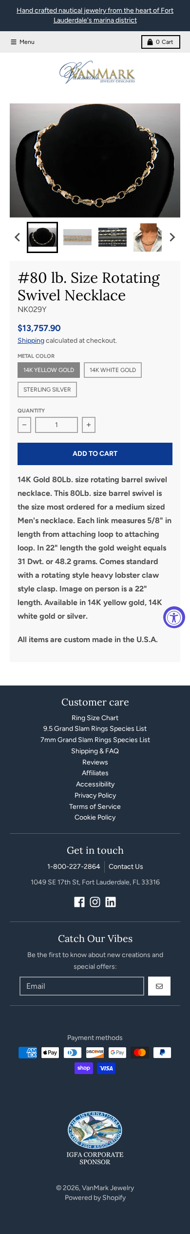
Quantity (31, 411)
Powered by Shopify (95, 1198)
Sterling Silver (47, 389)
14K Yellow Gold (48, 370)
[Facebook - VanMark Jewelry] (79, 902)
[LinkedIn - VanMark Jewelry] (110, 902)
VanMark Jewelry (108, 1188)
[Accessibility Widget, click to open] (174, 617)
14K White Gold (113, 370)
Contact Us (126, 866)
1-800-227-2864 (73, 866)
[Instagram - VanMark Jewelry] (95, 902)
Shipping (31, 340)
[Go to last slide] (18, 237)
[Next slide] (172, 237)
